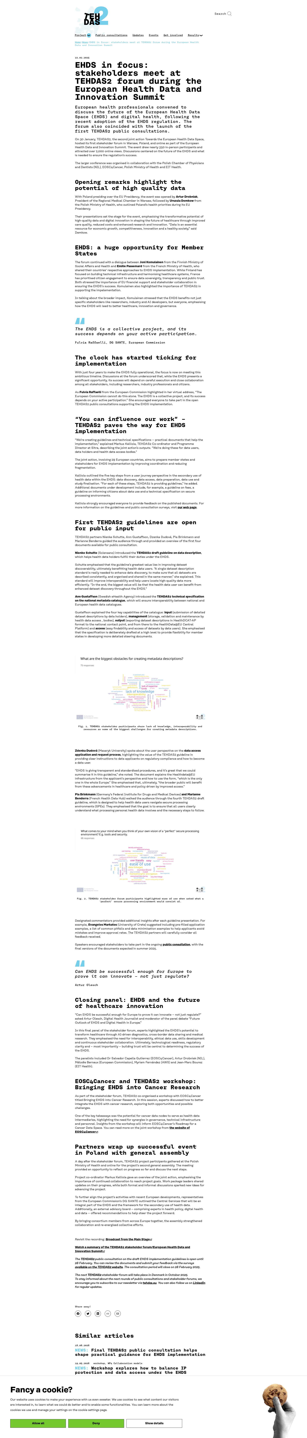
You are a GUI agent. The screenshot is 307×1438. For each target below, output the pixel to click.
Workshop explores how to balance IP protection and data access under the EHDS (130, 1370)
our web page (187, 507)
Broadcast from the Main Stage (129, 1239)
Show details (154, 1423)
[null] (108, 1314)
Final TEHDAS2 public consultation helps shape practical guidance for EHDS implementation (140, 1352)
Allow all (38, 1423)
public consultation (176, 944)
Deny (96, 1423)
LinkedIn (199, 1283)
